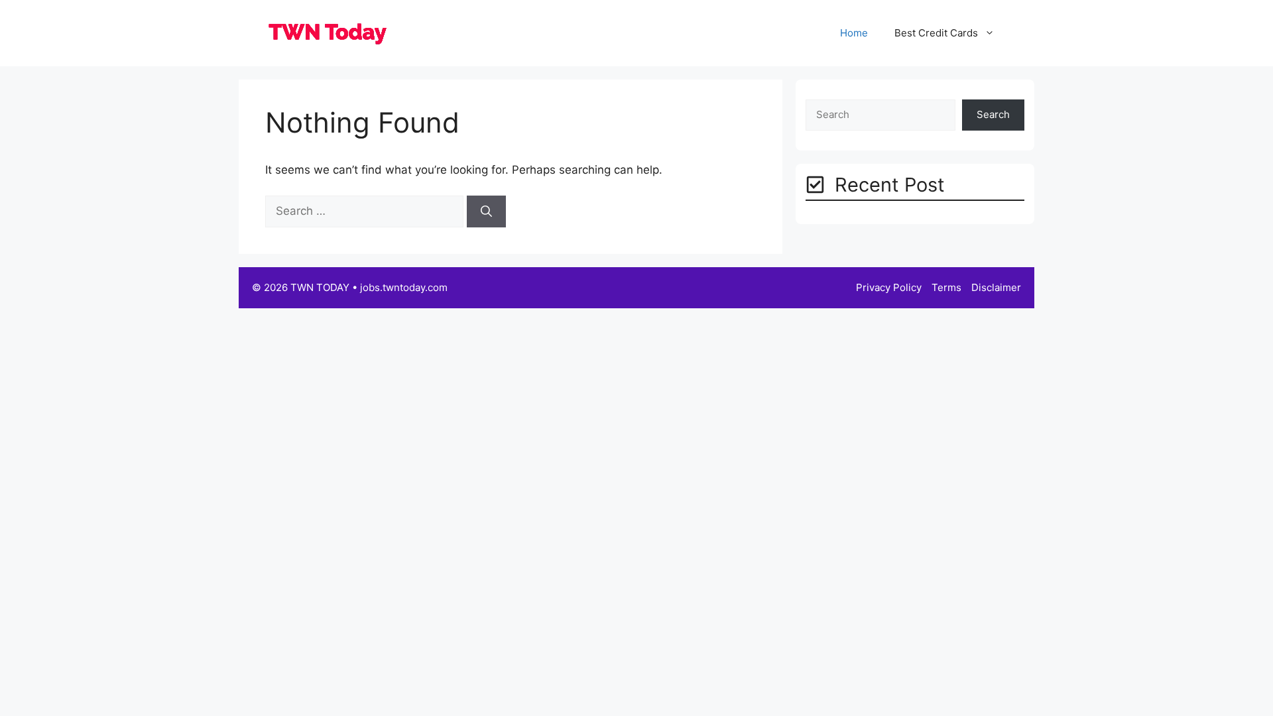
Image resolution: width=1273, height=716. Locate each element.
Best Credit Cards (936, 33)
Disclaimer (996, 287)
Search (993, 114)
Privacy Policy (889, 287)
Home (854, 33)
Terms (946, 287)
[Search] (486, 211)
